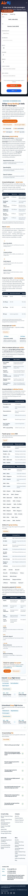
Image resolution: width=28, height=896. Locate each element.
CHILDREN (4, 52)
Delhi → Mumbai (6, 491)
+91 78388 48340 (18, 666)
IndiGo (4, 569)
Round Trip (12, 14)
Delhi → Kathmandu (7, 514)
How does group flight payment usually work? (12, 779)
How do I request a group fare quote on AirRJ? (11, 762)
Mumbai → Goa (17, 497)
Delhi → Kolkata (6, 500)
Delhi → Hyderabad (7, 497)
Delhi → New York (16, 520)
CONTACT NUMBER (5, 66)
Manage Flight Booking (6, 833)
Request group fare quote (9, 121)
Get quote (7, 671)
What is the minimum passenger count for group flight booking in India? (12, 753)
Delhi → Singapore (17, 510)
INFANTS (4, 59)
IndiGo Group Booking (20, 858)
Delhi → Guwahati (7, 504)
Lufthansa (5, 582)
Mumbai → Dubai (15, 507)
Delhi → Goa (6, 494)
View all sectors (6, 689)
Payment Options (19, 818)
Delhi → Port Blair (18, 504)
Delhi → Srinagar (17, 500)
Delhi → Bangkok (7, 510)
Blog (16, 860)
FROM (3, 16)
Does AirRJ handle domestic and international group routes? (12, 787)
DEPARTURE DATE (5, 30)
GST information (4, 891)
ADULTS (3, 45)
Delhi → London (6, 520)
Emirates (5, 576)
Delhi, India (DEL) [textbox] (13, 19)
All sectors (5, 332)
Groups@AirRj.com (7, 667)
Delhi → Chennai (15, 494)
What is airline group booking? (11, 745)
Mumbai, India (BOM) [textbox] (13, 26)
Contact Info (5, 866)
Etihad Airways (6, 579)
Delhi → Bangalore (17, 491)
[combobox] (14, 19)
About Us (17, 816)
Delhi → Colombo (18, 514)
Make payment (16, 671)
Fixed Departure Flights (6, 831)
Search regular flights (20, 124)
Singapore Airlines (16, 579)
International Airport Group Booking (5, 823)
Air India (11, 569)
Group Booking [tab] (8, 11)
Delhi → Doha (6, 517)
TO (2, 23)
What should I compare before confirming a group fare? (11, 795)
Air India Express (14, 573)
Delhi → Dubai (6, 507)
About (25, 889)
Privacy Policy (4, 843)
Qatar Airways (13, 576)
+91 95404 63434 (11, 873)
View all (5, 440)
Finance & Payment (19, 820)
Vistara (22, 573)
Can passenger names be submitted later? (10, 770)
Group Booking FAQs (5, 845)
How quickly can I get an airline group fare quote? (11, 804)
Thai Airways (13, 582)
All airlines (5, 531)
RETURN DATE (5, 37)
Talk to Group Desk (7, 124)
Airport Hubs (4, 829)
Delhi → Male (15, 517)
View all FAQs (6, 739)
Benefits (17, 840)
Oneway (5, 14)
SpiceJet (17, 569)
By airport (21, 582)
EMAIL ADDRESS (5, 73)
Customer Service (19, 822)
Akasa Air (5, 573)
